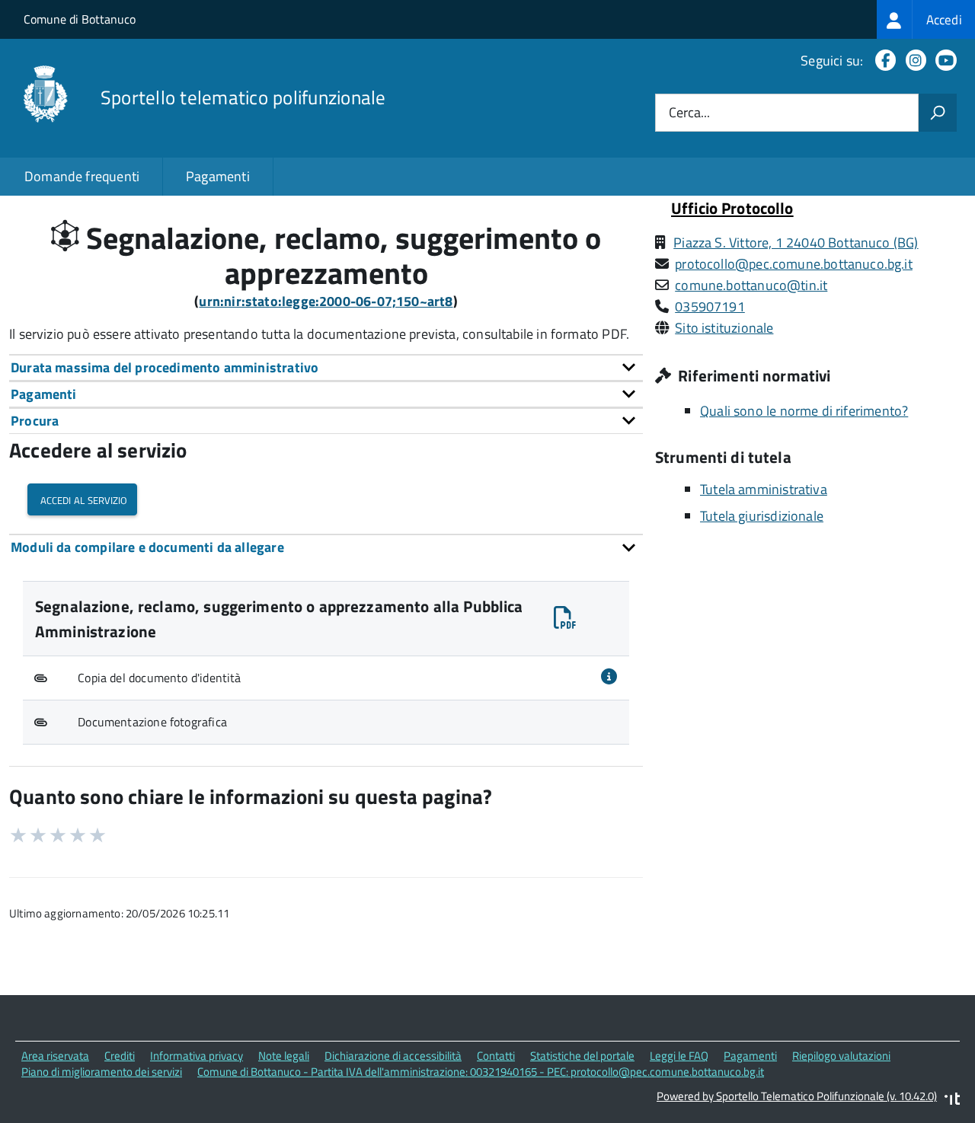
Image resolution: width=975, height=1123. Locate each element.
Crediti (119, 1055)
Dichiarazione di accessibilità (393, 1055)
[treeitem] (926, 19)
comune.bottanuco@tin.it (751, 285)
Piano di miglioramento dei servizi (101, 1071)
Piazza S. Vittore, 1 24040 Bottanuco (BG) (795, 242)
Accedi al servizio (82, 499)
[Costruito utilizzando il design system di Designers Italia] (952, 1101)
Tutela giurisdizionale (761, 516)
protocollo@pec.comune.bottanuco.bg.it (794, 264)
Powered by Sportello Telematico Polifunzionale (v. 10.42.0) (797, 1096)
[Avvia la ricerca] (938, 113)
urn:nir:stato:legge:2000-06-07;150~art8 (325, 301)
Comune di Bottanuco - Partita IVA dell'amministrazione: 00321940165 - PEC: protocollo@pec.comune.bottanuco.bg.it (480, 1071)
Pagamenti (218, 176)
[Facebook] (882, 60)
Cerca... (689, 113)
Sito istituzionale (724, 327)
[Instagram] (913, 60)
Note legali (283, 1055)
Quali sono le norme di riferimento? (804, 410)
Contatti (496, 1055)
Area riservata (55, 1055)
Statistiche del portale (582, 1055)
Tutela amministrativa (763, 489)
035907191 (710, 306)
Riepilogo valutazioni (841, 1055)
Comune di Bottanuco (80, 19)
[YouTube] (943, 60)
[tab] (326, 367)
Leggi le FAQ (679, 1055)
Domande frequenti (81, 176)
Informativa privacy (196, 1055)
